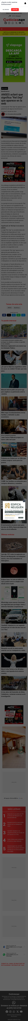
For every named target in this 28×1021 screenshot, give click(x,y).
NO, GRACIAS (6, 9)
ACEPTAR (15, 9)
